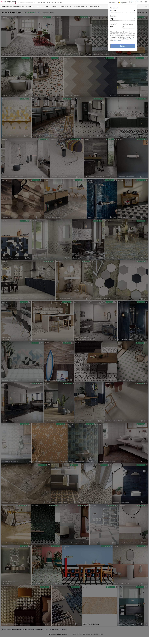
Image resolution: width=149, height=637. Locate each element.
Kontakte (59, 2)
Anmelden (112, 2)
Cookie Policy (117, 40)
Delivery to (113, 8)
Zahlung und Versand (49, 2)
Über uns (39, 2)
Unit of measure (128, 24)
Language (113, 16)
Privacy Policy (129, 39)
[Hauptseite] (8, 2)
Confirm (122, 46)
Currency (113, 24)
